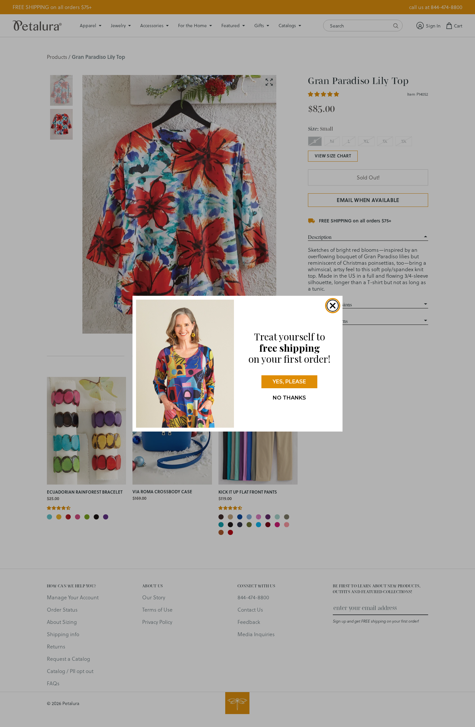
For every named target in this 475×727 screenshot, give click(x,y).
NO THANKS (289, 398)
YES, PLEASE (289, 382)
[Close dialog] (332, 305)
